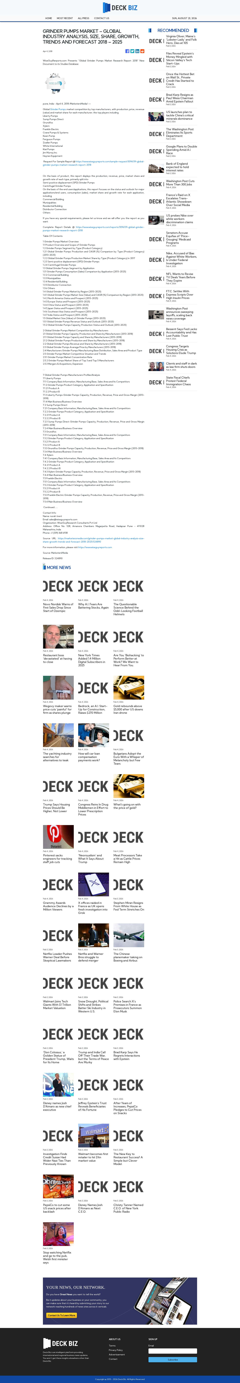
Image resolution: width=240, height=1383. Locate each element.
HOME (48, 18)
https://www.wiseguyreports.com (95, 547)
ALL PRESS (83, 18)
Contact (113, 1359)
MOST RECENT (65, 18)
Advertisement (117, 1354)
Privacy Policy (116, 1350)
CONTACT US (101, 18)
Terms (112, 1345)
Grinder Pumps (58, 109)
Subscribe (173, 1359)
